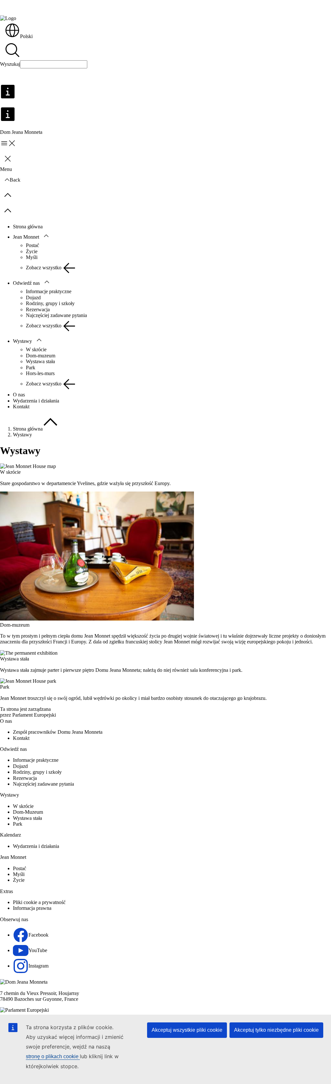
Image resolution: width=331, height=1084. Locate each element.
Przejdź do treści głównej (30, 7)
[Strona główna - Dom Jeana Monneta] (8, 18)
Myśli (31, 257)
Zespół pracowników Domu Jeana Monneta (57, 732)
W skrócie (36, 349)
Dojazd (33, 297)
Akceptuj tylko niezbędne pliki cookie (276, 1030)
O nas (19, 394)
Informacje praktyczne (48, 291)
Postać (32, 245)
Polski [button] (26, 36)
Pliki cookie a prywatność (39, 902)
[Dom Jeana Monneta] (24, 982)
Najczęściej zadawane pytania (56, 315)
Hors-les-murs (40, 373)
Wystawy (22, 341)
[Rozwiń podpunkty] (46, 236)
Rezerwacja (38, 309)
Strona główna (28, 226)
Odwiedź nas (26, 283)
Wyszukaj (10, 64)
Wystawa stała (40, 361)
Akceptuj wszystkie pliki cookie (187, 1030)
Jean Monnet (26, 237)
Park (30, 367)
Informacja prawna (32, 908)
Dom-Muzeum (28, 812)
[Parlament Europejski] (24, 1010)
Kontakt (21, 406)
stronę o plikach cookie (53, 1056)
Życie (31, 251)
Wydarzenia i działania (36, 400)
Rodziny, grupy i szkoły (50, 303)
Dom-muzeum (40, 355)
